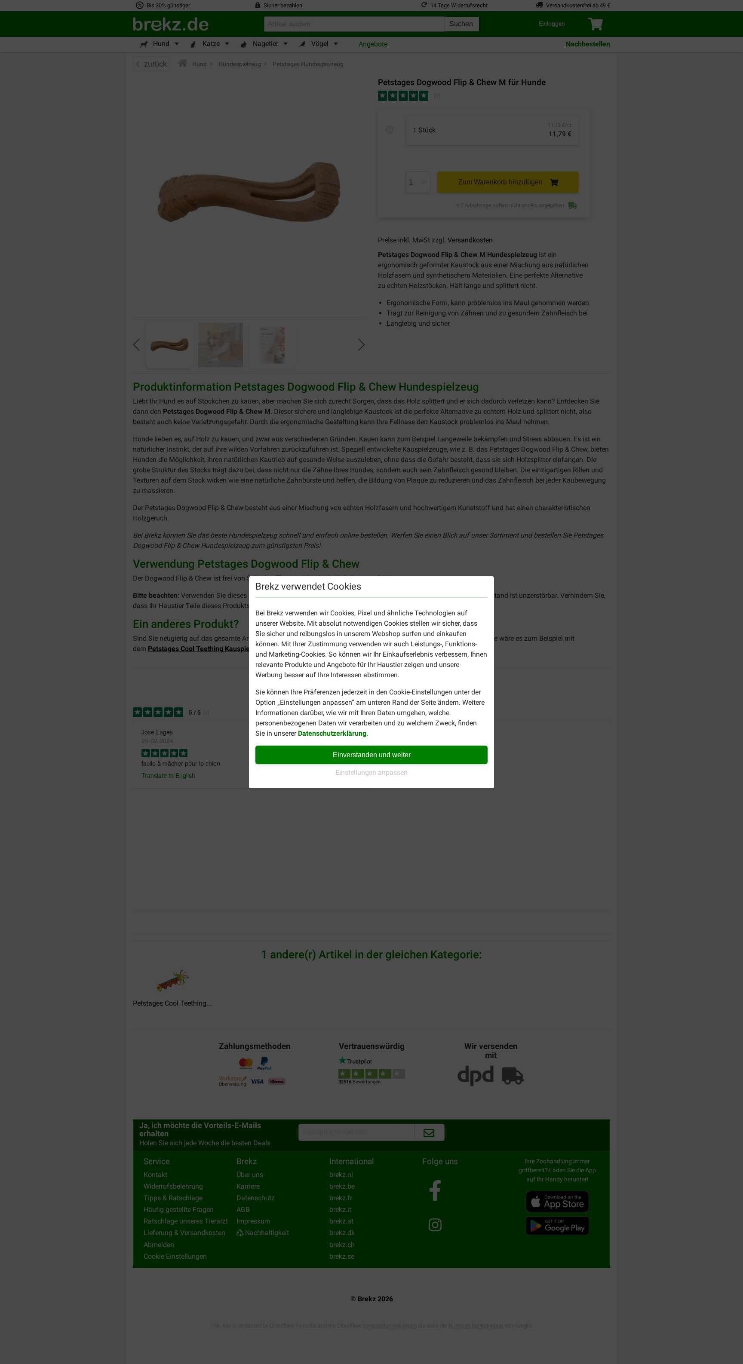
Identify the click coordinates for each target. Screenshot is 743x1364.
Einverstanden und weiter (372, 754)
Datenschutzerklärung (332, 733)
